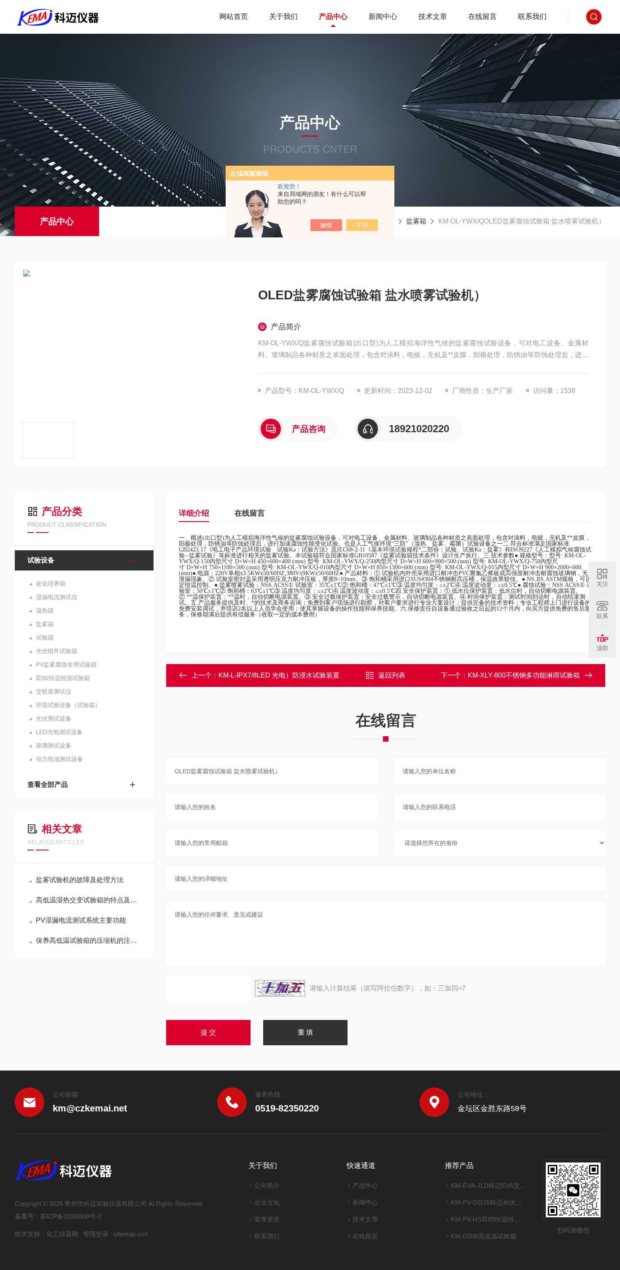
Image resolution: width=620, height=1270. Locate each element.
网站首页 (233, 17)
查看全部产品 (47, 784)
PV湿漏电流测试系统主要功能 (81, 920)
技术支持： (30, 1234)
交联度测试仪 (53, 691)
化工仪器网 (62, 1234)
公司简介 (267, 1185)
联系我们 (532, 17)
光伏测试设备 (53, 718)
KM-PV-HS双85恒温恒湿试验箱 (488, 1219)
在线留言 (482, 17)
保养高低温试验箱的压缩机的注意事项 (88, 940)
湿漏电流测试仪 (56, 597)
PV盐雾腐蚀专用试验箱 (66, 664)
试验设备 (40, 560)
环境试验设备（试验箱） (68, 705)
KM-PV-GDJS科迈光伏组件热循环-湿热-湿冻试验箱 (488, 1202)
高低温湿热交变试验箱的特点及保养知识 (88, 900)
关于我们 (283, 17)
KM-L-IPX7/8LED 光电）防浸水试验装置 (279, 675)
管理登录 (95, 1234)
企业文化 (267, 1202)
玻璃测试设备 (53, 745)
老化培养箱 (50, 583)
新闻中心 (383, 17)
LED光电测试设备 (59, 732)
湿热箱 (45, 610)
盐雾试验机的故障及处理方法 (80, 879)
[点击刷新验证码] (280, 988)
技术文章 (432, 17)
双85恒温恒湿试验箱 (63, 678)
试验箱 (45, 637)
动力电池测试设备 (59, 759)
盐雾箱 (416, 221)
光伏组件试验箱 (56, 651)
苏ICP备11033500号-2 (70, 1216)
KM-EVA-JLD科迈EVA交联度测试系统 (488, 1185)
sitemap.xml (130, 1234)
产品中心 (333, 17)
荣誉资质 (267, 1219)
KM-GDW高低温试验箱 (483, 1236)
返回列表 (391, 675)
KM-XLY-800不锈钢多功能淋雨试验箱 (524, 675)
